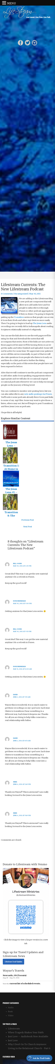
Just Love (13, 1040)
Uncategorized (21, 294)
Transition (19, 317)
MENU (11, 3)
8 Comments (7, 294)
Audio (10, 1007)
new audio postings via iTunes (38, 394)
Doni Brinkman (19, 601)
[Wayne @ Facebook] (20, 43)
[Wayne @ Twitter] (27, 43)
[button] (4, 3)
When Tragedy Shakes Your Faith (26, 1032)
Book (10, 1011)
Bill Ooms (17, 563)
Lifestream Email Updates (13, 961)
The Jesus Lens (39, 323)
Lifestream (14, 1028)
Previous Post (27, 520)
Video (10, 1015)
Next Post (27, 527)
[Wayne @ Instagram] (34, 43)
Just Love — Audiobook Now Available (28, 1036)
